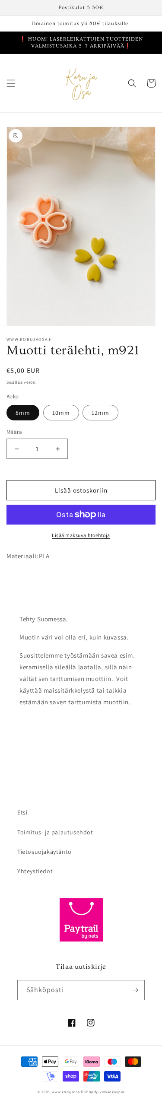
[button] (10, 83)
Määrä (14, 432)
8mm (23, 413)
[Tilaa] (134, 990)
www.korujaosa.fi (68, 1091)
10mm (61, 413)
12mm (100, 413)
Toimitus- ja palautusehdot (55, 832)
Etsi (22, 812)
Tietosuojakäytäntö (44, 852)
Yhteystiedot (35, 871)
